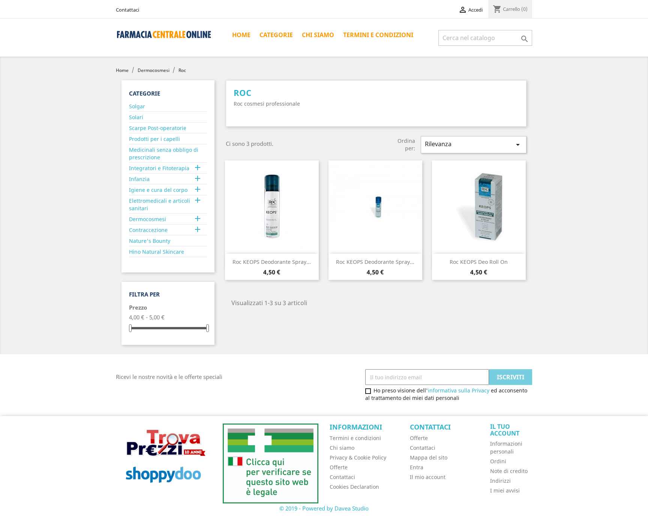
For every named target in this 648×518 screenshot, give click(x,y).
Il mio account (428, 477)
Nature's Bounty (149, 240)
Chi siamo (318, 35)
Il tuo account (504, 429)
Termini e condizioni (378, 35)
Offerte (339, 467)
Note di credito (509, 471)
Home (241, 35)
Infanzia (139, 179)
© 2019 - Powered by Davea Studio (324, 508)
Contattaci (127, 9)
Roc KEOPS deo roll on (479, 261)
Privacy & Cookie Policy (358, 457)
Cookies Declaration (354, 486)
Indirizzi (500, 480)
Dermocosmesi (147, 219)
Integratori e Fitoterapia (159, 168)
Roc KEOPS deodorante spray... (271, 261)
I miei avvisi (505, 490)
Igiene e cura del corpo (158, 189)
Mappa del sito (428, 457)
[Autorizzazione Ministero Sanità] (270, 463)
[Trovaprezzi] (164, 458)
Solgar (137, 106)
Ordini (498, 461)
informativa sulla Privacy (458, 390)
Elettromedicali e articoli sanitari (159, 204)
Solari (136, 117)
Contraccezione (148, 230)
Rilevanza (473, 144)
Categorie (276, 35)
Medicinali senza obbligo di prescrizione (163, 153)
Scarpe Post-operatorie (157, 128)
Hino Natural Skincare (156, 251)
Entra (416, 467)
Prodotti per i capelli (154, 138)
